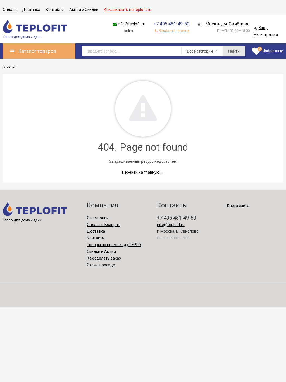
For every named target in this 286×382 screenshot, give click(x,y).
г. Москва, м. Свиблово (225, 24)
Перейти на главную (140, 172)
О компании (98, 218)
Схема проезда (101, 265)
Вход (263, 27)
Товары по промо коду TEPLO (114, 244)
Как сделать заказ (104, 258)
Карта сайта (238, 205)
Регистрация (266, 34)
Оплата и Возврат (103, 224)
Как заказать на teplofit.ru (127, 9)
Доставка (31, 9)
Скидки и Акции (101, 251)
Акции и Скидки (83, 9)
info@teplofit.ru (131, 24)
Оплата (9, 9)
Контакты (55, 9)
